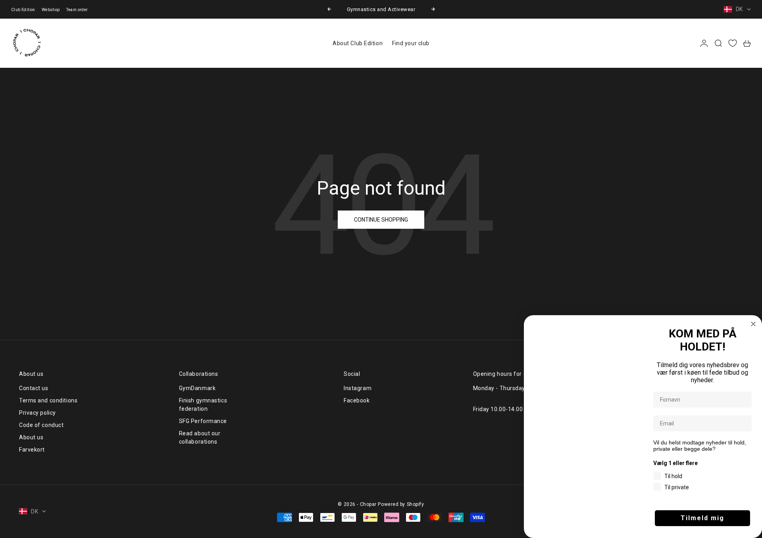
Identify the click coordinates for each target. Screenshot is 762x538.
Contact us (33, 388)
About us (31, 437)
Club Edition (23, 10)
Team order (77, 10)
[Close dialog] (753, 324)
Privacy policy (37, 413)
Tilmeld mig (702, 518)
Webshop (51, 10)
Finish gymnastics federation (203, 404)
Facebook (356, 400)
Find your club (410, 43)
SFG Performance (203, 421)
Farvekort (32, 449)
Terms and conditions (48, 400)
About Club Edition (358, 43)
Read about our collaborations (200, 437)
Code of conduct (41, 425)
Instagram (357, 388)
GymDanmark (197, 388)
